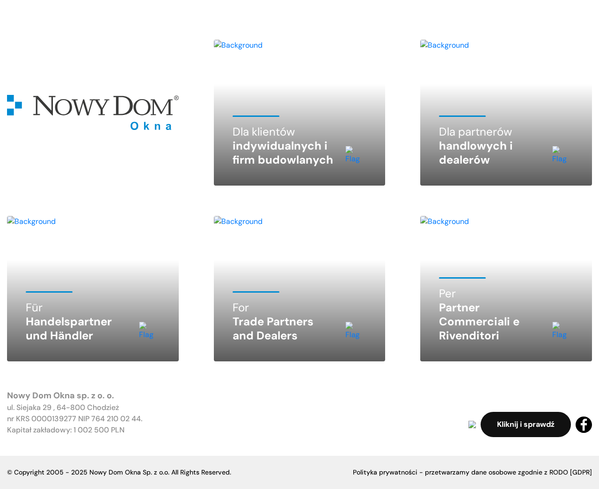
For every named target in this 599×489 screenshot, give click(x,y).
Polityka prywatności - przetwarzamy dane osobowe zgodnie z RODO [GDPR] (472, 472)
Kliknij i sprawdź (526, 424)
